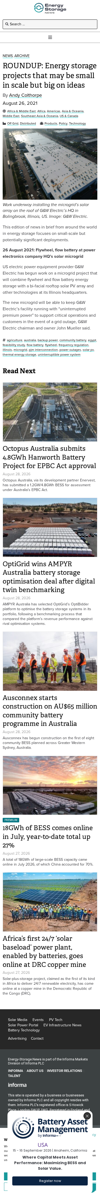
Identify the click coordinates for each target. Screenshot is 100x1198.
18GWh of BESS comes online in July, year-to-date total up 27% (48, 836)
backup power (48, 340)
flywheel (51, 345)
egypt (92, 340)
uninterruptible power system (59, 354)
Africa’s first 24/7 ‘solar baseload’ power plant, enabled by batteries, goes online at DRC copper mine (44, 951)
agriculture (14, 340)
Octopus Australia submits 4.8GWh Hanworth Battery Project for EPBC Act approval (49, 457)
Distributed (28, 123)
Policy (63, 123)
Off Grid (12, 123)
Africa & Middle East (21, 111)
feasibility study (14, 345)
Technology (77, 123)
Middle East (11, 116)
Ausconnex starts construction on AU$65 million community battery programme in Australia (50, 711)
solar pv (88, 350)
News (8, 56)
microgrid (20, 350)
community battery (72, 340)
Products (51, 123)
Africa (41, 111)
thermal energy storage (19, 354)
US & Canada (69, 116)
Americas (53, 111)
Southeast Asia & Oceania (39, 116)
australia (30, 340)
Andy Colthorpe (25, 95)
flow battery (35, 345)
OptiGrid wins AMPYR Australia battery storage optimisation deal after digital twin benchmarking (49, 577)
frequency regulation (74, 345)
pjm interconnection (43, 350)
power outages (70, 350)
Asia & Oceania (72, 111)
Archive (22, 56)
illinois (7, 350)
